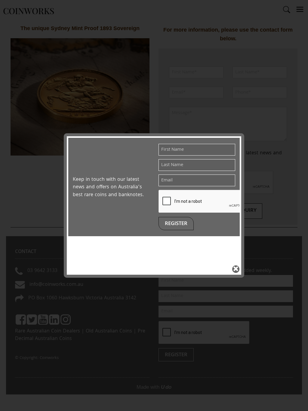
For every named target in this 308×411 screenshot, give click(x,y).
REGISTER (176, 224)
